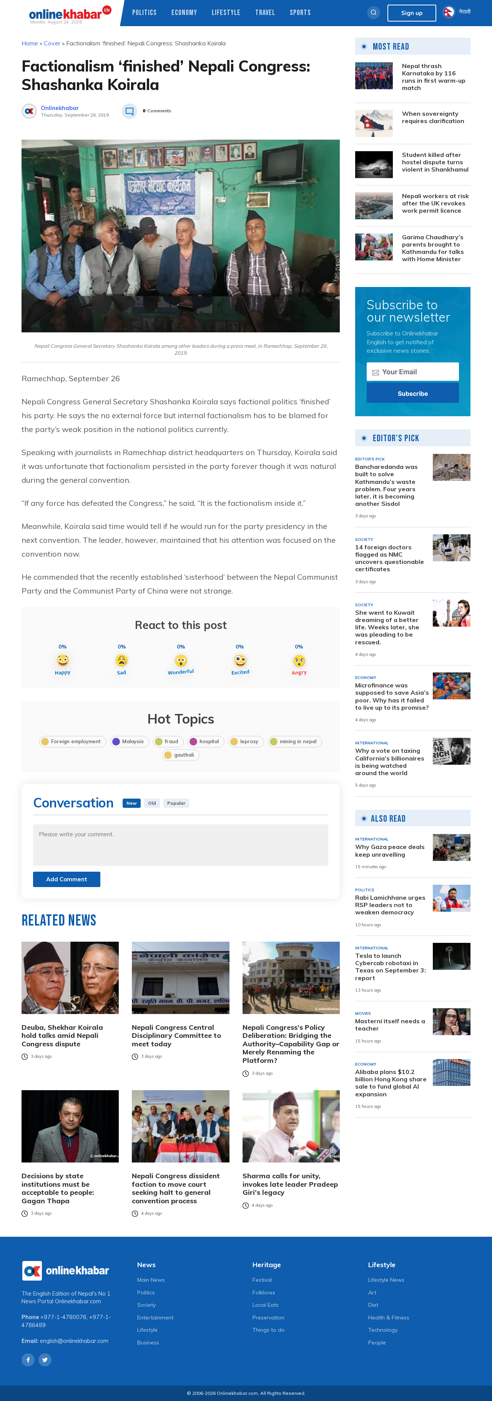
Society (146, 1304)
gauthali (184, 755)
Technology (382, 1329)
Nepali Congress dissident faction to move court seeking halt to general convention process (176, 1188)
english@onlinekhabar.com (74, 1341)
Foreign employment (76, 741)
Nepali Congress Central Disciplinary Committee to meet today (176, 1035)
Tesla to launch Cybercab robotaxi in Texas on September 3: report (390, 967)
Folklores (264, 1292)
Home (30, 43)
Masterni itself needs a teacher (390, 1024)
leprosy (249, 741)
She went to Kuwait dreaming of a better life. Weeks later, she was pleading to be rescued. (387, 627)
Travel (265, 12)
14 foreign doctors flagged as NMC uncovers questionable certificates (389, 558)
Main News (151, 1279)
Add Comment (66, 879)
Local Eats (266, 1304)
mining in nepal (298, 741)
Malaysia (132, 741)
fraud (171, 741)
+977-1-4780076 (63, 1317)
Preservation (268, 1317)
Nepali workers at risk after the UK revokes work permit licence (435, 203)
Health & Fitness (388, 1317)
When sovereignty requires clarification (433, 117)
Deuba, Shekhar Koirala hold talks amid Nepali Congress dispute (62, 1035)
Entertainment (155, 1317)
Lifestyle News (386, 1279)
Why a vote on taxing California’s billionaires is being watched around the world (389, 762)
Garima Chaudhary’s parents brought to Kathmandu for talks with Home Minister (433, 248)
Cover (52, 43)
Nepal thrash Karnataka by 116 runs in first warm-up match (433, 77)
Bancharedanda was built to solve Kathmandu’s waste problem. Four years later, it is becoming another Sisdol (386, 485)
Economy (184, 12)
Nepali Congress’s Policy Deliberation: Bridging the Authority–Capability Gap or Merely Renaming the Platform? (291, 1044)
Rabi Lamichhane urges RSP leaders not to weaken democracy (390, 905)
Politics (144, 12)
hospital (209, 741)
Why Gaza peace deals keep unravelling (390, 850)
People (377, 1342)
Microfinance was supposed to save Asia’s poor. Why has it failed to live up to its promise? (392, 696)
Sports (300, 12)
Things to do (269, 1329)
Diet (373, 1304)
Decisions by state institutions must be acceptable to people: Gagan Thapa (58, 1188)
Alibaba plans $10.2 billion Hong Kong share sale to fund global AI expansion (391, 1083)
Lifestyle (226, 12)
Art (372, 1292)
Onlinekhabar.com (78, 1301)
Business (148, 1342)
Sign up (411, 13)
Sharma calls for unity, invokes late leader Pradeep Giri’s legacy (290, 1184)
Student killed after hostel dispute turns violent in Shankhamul (435, 162)
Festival (262, 1279)
